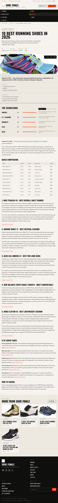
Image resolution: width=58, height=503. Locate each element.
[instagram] (6, 470)
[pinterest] (9, 470)
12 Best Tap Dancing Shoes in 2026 (28, 422)
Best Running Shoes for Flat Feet (10, 422)
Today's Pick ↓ (52, 6)
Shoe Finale (4, 23)
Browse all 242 (42, 6)
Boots (32, 11)
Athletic (33, 14)
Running (4, 11)
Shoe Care (4, 17)
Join (54, 489)
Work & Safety (5, 14)
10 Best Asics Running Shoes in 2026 (47, 422)
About (42, 1)
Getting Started (36, 1)
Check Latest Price (7, 224)
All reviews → (52, 401)
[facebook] (3, 470)
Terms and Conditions (8, 491)
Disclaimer (48, 1)
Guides (32, 17)
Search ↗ (54, 1)
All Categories (6, 493)
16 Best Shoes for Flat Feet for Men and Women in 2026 (10, 447)
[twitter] (12, 470)
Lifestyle (4, 20)
